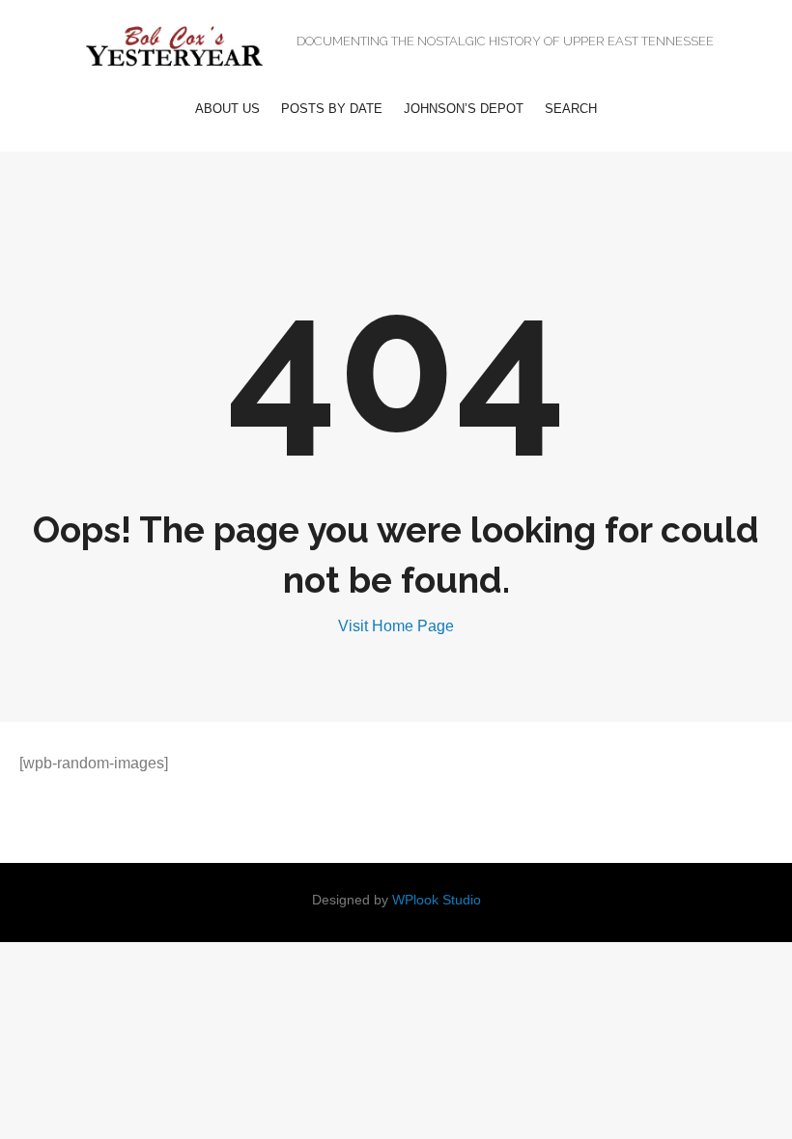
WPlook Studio (436, 900)
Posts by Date (331, 108)
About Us (227, 108)
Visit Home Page (396, 626)
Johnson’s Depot (463, 108)
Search (571, 108)
